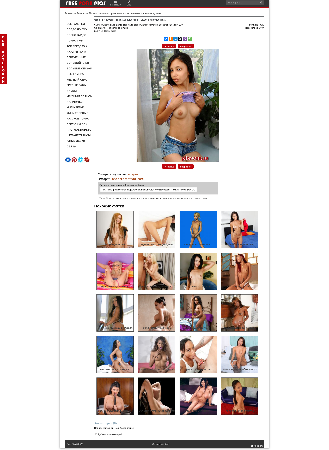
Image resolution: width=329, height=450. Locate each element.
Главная (69, 13)
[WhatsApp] (190, 39)
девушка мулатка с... (198, 327)
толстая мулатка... (199, 410)
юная (111, 198)
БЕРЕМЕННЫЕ (76, 57)
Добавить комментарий (110, 434)
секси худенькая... (115, 244)
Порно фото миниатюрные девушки (107, 13)
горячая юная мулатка (240, 410)
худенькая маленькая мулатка (145, 13)
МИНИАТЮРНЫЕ (77, 113)
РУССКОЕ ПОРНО (78, 118)
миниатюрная (148, 198)
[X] (180, 39)
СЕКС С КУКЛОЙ (77, 124)
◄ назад (169, 46)
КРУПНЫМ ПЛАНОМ (80, 96)
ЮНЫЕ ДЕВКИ (76, 141)
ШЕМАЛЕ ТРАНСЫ (79, 135)
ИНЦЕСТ (72, 91)
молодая (135, 198)
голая (204, 198)
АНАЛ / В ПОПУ (76, 51)
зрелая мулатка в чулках (115, 410)
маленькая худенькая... (199, 244)
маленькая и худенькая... (157, 286)
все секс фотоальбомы (128, 178)
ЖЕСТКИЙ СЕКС (77, 79)
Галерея (81, 13)
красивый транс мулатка (157, 369)
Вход (129, 4)
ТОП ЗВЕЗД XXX (77, 46)
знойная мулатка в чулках (115, 327)
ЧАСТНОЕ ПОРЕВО (79, 129)
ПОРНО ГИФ (75, 40)
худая (119, 198)
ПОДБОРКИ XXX (77, 29)
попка (126, 198)
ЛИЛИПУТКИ (75, 102)
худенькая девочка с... (198, 286)
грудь (197, 198)
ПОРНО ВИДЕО (76, 35)
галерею (133, 174)
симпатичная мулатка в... (115, 369)
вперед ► (185, 46)
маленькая (186, 198)
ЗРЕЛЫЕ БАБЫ (77, 85)
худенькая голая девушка (157, 244)
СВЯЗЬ (71, 146)
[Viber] (185, 39)
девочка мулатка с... (240, 286)
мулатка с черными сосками (157, 410)
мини (158, 198)
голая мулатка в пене (157, 327)
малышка (175, 198)
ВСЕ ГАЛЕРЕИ (76, 24)
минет (166, 198)
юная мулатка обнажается (240, 369)
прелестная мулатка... (198, 369)
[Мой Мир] (175, 39)
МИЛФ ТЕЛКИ (75, 107)
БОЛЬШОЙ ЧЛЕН (78, 63)
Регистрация (115, 4)
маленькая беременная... (240, 327)
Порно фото (110, 30)
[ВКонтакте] (166, 39)
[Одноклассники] (171, 39)
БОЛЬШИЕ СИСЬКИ (79, 68)
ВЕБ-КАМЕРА (75, 74)
